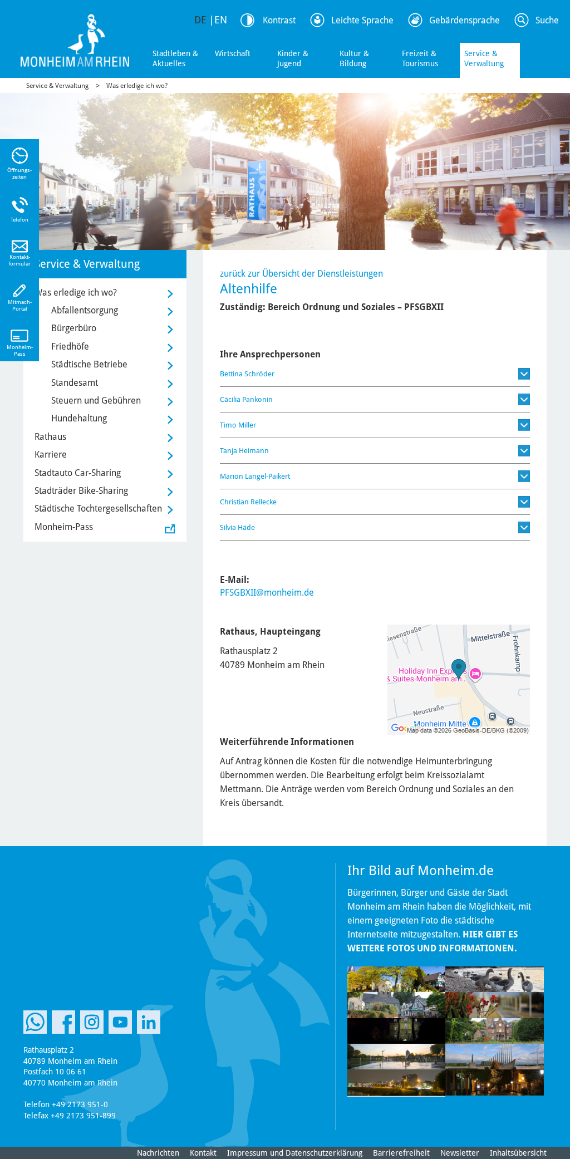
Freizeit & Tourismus (420, 58)
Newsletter (459, 1152)
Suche (547, 20)
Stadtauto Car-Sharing (78, 473)
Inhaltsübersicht (518, 1152)
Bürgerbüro (73, 328)
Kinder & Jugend (292, 58)
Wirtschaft (232, 53)
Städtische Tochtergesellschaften (98, 508)
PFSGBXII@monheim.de (267, 592)
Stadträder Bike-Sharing (81, 490)
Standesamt (74, 382)
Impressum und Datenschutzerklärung (294, 1152)
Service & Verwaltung (484, 58)
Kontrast (279, 20)
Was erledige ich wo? (137, 86)
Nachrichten (158, 1152)
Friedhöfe (70, 346)
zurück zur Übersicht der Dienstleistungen (301, 273)
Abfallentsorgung (84, 310)
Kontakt (203, 1152)
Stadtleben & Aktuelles (175, 58)
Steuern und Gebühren (96, 400)
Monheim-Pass (64, 527)
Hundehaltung (79, 418)
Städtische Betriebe (89, 364)
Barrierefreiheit (401, 1152)
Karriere (51, 454)
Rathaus (50, 436)
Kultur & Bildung (354, 58)
